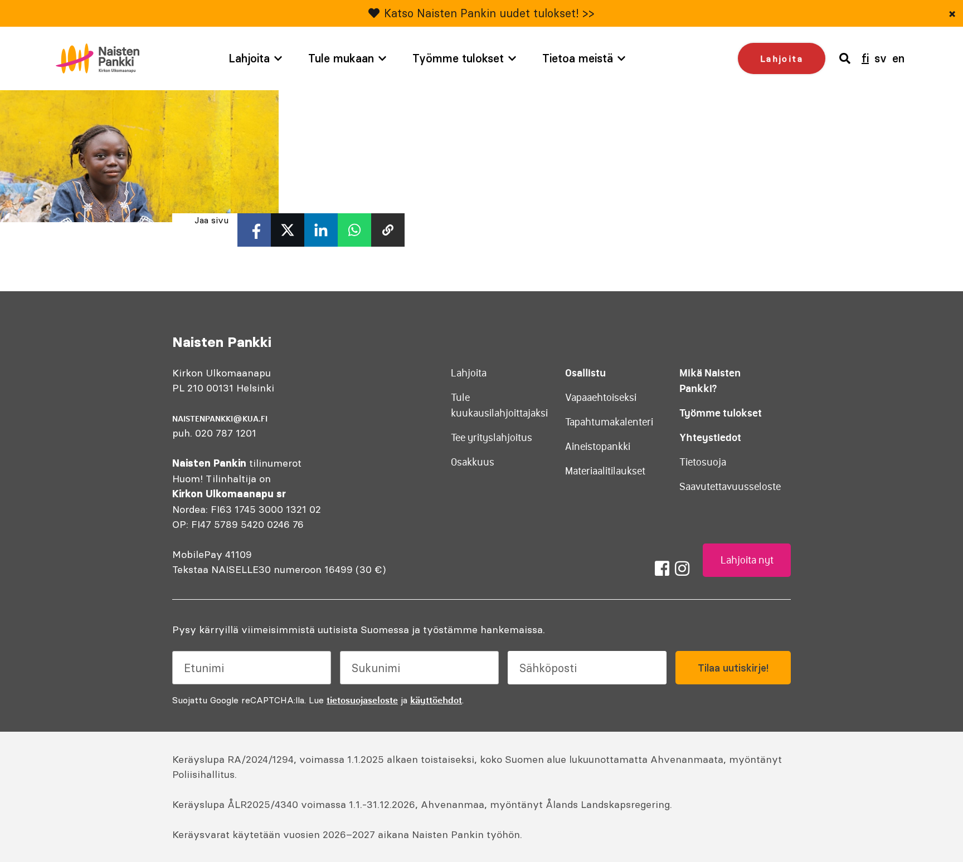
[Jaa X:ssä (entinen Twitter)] (287, 230)
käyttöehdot (436, 700)
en (898, 58)
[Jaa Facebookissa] (254, 230)
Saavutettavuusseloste (730, 487)
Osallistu (585, 372)
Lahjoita (249, 58)
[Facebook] (662, 568)
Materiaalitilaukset (605, 471)
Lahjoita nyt (747, 560)
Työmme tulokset (458, 58)
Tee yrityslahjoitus (491, 438)
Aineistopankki (597, 446)
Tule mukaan (341, 58)
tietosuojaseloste (362, 700)
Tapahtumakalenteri (609, 422)
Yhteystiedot (710, 437)
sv (880, 58)
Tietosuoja (702, 462)
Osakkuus (472, 462)
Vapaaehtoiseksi (600, 397)
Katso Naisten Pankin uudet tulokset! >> (489, 13)
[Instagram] (682, 568)
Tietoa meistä (577, 58)
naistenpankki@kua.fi (220, 419)
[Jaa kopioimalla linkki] (388, 230)
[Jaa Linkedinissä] (321, 230)
